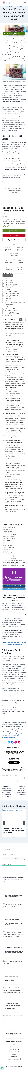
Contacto (14, 1056)
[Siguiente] (24, 823)
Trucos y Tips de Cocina (11, 976)
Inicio (14, 1044)
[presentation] (14, 817)
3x (11, 275)
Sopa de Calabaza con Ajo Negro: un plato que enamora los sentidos (13, 831)
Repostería (14, 6)
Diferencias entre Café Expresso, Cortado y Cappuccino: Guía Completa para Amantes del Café (13, 1007)
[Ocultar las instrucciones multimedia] (23, 319)
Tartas (20, 6)
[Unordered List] (12, 858)
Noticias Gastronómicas (11, 893)
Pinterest (12, 737)
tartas (15, 781)
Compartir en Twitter (14, 588)
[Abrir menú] (25, 3)
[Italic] (5, 858)
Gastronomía (8, 947)
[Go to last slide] (4, 823)
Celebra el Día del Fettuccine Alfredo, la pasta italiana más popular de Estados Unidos (7, 791)
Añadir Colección (15, 239)
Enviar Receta (14, 762)
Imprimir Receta (20, 33)
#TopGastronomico (14, 580)
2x (8, 275)
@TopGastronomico (15, 579)
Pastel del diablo (6, 778)
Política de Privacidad (14, 1052)
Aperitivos (8, 919)
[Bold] (3, 858)
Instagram (5, 737)
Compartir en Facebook (14, 585)
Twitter (11, 735)
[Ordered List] (10, 858)
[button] (3, 226)
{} (18, 858)
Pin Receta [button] (15, 235)
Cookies (14, 1054)
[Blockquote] (13, 858)
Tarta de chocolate (7, 781)
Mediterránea (15, 919)
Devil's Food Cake (14, 775)
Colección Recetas (14, 1049)
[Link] (17, 858)
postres (14, 778)
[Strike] (8, 858)
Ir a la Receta (8, 33)
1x (4, 275)
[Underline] (6, 858)
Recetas (8, 6)
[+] (20, 858)
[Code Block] (15, 858)
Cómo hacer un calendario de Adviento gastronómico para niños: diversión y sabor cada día (14, 952)
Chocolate (5, 775)
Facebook (17, 735)
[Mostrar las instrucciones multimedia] (20, 319)
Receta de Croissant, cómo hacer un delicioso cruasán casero (21, 790)
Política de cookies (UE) (14, 1059)
